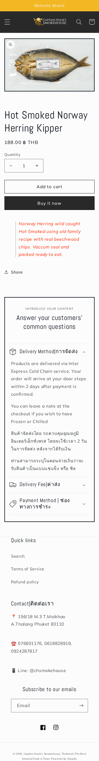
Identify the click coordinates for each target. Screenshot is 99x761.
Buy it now (49, 203)
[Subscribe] (81, 705)
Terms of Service (27, 568)
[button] (7, 21)
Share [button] (17, 272)
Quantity (12, 154)
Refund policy (25, 581)
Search (18, 556)
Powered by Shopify (64, 758)
